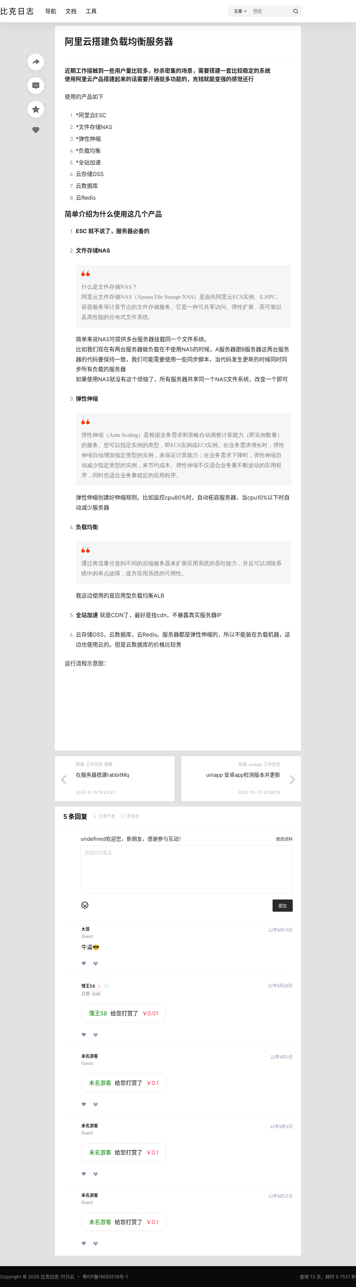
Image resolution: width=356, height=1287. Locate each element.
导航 (50, 11)
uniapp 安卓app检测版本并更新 (243, 775)
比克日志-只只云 (56, 1276)
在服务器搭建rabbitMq (102, 775)
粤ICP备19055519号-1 (105, 1276)
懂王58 (88, 986)
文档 (70, 11)
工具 (91, 11)
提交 (282, 906)
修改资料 (284, 839)
